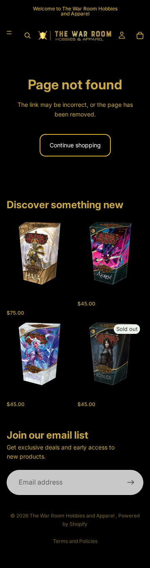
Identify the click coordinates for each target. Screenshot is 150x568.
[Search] (27, 35)
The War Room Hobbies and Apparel (73, 515)
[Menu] (9, 32)
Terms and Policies (75, 541)
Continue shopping (75, 145)
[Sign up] (131, 482)
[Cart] (140, 35)
